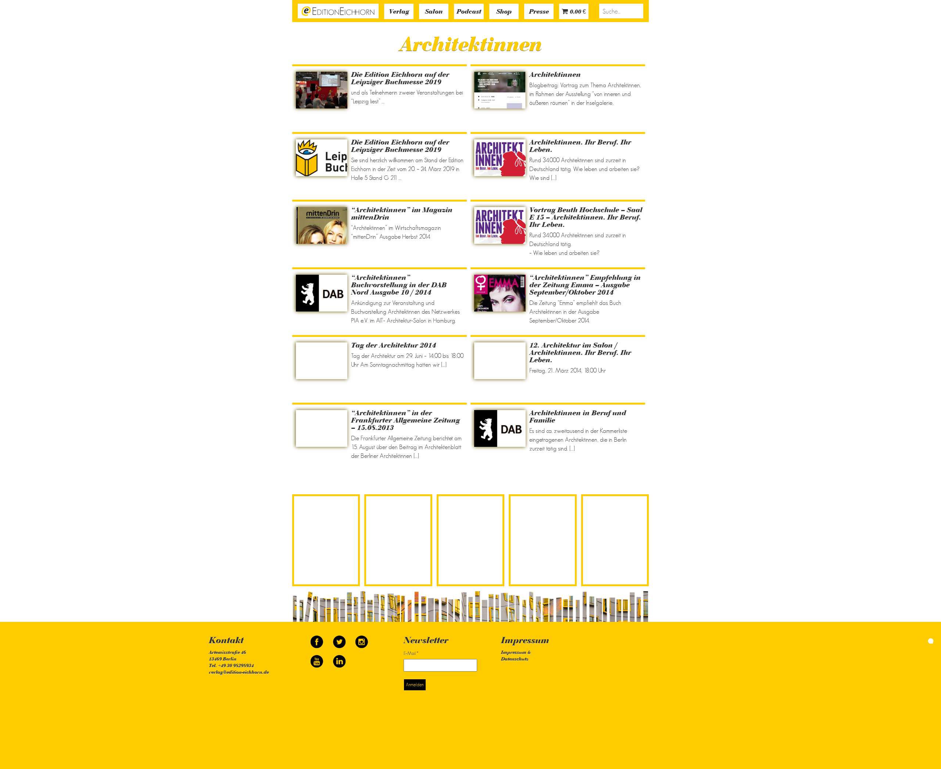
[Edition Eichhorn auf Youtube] (317, 658)
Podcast (469, 12)
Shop (504, 12)
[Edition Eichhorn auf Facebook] (317, 638)
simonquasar (915, 640)
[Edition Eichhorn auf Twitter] (340, 638)
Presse (539, 12)
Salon (434, 12)
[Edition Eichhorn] (338, 10)
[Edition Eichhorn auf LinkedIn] (339, 658)
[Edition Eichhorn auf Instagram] (361, 638)
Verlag (399, 12)
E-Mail (411, 653)
